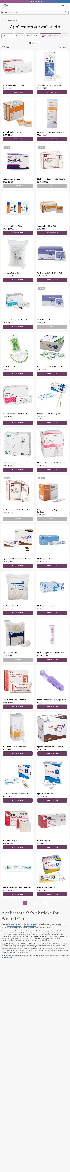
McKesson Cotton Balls (11, 273)
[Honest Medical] (5, 6)
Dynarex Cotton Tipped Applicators (16, 794)
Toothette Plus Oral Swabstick (14, 367)
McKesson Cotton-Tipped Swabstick (51, 132)
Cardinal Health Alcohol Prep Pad (49, 273)
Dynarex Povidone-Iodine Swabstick (50, 747)
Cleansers (63, 955)
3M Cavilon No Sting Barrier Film (49, 85)
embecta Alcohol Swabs (12, 179)
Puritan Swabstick (9, 463)
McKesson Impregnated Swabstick (16, 414)
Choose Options (18, 92)
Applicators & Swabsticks (50, 36)
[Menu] (67, 6)
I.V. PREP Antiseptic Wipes (12, 226)
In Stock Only (64, 47)
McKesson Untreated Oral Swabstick (51, 463)
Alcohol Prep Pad (43, 320)
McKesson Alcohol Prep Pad (13, 85)
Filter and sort (36, 43)
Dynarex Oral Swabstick (46, 887)
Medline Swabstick (44, 559)
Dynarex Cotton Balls (45, 794)
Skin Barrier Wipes (6, 957)
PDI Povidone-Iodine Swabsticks (15, 700)
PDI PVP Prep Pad (43, 840)
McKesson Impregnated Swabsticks (16, 320)
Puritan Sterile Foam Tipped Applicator (17, 887)
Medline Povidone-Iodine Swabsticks (17, 510)
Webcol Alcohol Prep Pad (46, 226)
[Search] (66, 12)
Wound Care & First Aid (14, 926)
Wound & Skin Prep (30, 926)
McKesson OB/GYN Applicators (14, 747)
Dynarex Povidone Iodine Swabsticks (17, 559)
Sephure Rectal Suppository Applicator (51, 700)
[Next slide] (67, 1)
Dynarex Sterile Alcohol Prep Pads (50, 367)
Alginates (19, 36)
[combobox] (33, 12)
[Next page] (45, 903)
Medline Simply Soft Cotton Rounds (50, 653)
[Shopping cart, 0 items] (63, 6)
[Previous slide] (2, 1)
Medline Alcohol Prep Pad (46, 606)
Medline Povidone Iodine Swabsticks (51, 179)
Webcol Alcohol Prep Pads (12, 132)
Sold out (18, 186)
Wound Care (7, 36)
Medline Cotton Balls (11, 606)
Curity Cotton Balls (10, 653)
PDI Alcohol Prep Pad (11, 840)
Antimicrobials (32, 36)
